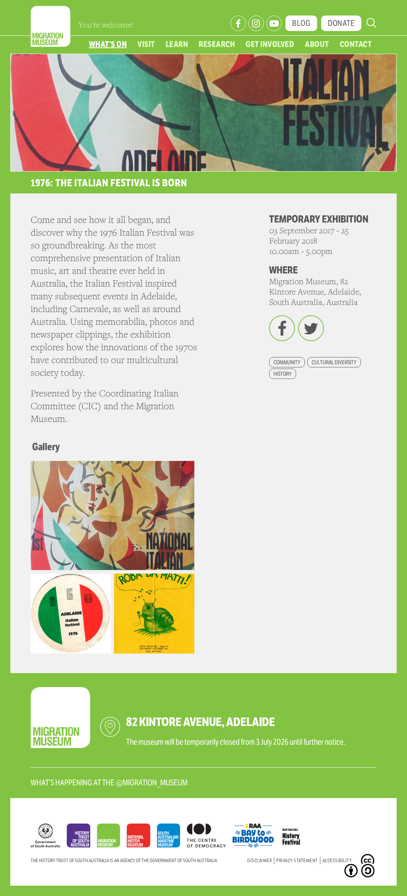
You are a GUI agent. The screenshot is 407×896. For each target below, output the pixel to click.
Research (217, 44)
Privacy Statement (297, 860)
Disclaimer (259, 860)
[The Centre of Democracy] (210, 833)
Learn (177, 44)
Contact (356, 44)
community (286, 362)
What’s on (108, 44)
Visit (146, 44)
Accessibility (337, 860)
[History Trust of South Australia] (82, 837)
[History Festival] (295, 833)
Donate (341, 23)
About (317, 44)
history (282, 373)
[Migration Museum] (112, 837)
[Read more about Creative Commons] (368, 862)
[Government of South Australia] (49, 837)
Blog (301, 23)
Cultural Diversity (334, 362)
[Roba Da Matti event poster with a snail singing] (154, 613)
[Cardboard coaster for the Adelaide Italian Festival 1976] (71, 613)
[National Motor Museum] (142, 837)
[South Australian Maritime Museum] (172, 837)
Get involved (270, 44)
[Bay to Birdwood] (257, 833)
